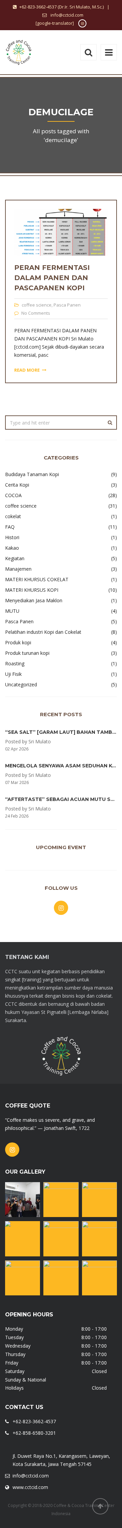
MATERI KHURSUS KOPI (31, 590)
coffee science (37, 305)
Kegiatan (14, 558)
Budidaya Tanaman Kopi (32, 474)
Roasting (14, 663)
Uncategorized (21, 684)
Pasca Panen (67, 305)
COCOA (13, 495)
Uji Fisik (13, 674)
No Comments (35, 313)
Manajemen (18, 569)
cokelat (13, 516)
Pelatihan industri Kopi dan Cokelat (43, 632)
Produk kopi (18, 642)
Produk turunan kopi (27, 653)
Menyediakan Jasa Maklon (33, 600)
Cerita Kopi (17, 485)
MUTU (12, 611)
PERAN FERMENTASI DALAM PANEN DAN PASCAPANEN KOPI (52, 277)
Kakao (12, 548)
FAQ (10, 527)
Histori (12, 537)
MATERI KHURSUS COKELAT (36, 579)
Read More (27, 370)
